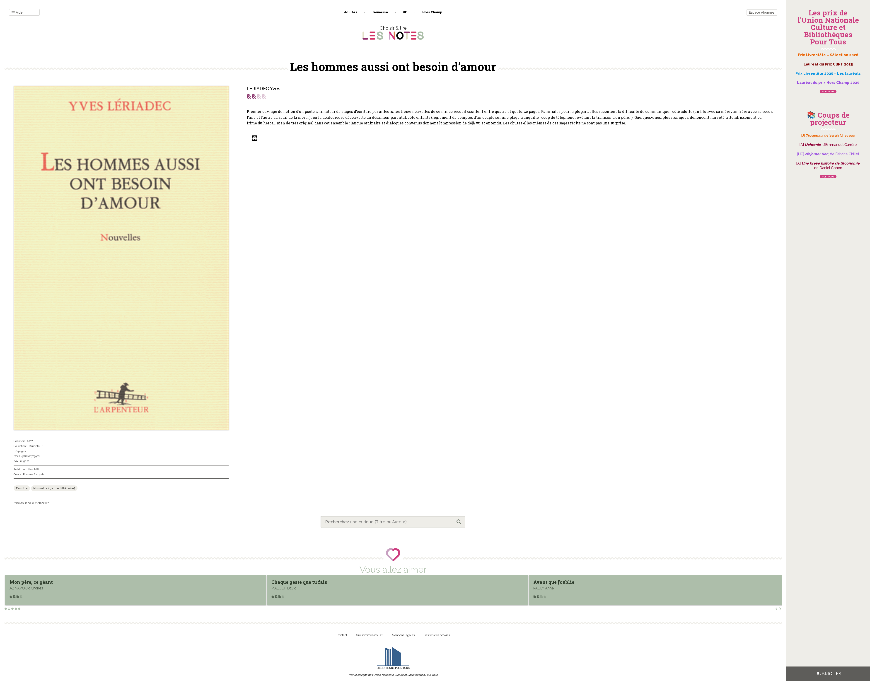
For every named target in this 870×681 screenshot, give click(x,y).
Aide (19, 12)
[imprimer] (254, 138)
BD (405, 12)
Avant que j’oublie (291, 582)
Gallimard (20, 441)
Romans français (33, 474)
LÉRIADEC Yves (263, 88)
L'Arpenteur (35, 446)
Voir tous (828, 91)
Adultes (350, 12)
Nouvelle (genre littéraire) (54, 488)
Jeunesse (380, 12)
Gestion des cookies (437, 635)
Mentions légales (403, 635)
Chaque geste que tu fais (37, 582)
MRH (37, 469)
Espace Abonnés (761, 12)
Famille (22, 488)
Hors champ (432, 12)
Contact (342, 635)
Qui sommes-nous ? (369, 635)
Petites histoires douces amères (569, 582)
